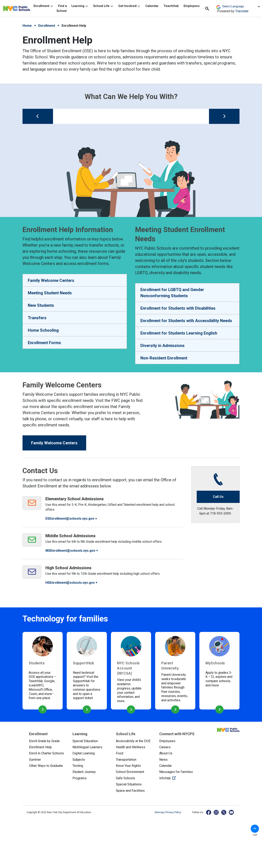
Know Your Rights (128, 766)
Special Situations (129, 784)
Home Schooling (43, 330)
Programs (79, 778)
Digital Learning (83, 753)
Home (27, 26)
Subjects (78, 760)
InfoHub (177, 778)
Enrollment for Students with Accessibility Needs (186, 320)
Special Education (85, 741)
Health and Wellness (130, 747)
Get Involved (127, 6)
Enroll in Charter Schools (46, 753)
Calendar (152, 6)
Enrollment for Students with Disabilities (178, 308)
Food (119, 753)
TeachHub (171, 6)
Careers (165, 747)
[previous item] (38, 116)
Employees (192, 6)
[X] (224, 812)
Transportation (126, 760)
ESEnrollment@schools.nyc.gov (69, 518)
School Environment (130, 772)
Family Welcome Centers (51, 280)
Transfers (37, 317)
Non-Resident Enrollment (163, 358)
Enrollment (42, 6)
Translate (241, 11)
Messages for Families (176, 772)
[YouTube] (231, 812)
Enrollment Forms (44, 342)
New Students (41, 305)
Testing (77, 766)
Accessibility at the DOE (133, 741)
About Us (165, 753)
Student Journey (84, 772)
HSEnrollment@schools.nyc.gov (70, 583)
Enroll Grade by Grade (44, 741)
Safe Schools (125, 778)
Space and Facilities (130, 791)
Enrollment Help (40, 747)
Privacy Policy (173, 812)
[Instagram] (216, 812)
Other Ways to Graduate (46, 766)
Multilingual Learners (87, 747)
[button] (255, 829)
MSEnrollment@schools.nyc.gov (70, 551)
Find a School (61, 8)
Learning (78, 6)
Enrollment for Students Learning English (178, 333)
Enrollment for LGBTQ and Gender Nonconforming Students (172, 292)
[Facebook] (209, 812)
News (163, 760)
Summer (35, 760)
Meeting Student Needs (50, 292)
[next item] (224, 116)
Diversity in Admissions (162, 345)
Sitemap (159, 812)
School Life (101, 6)
